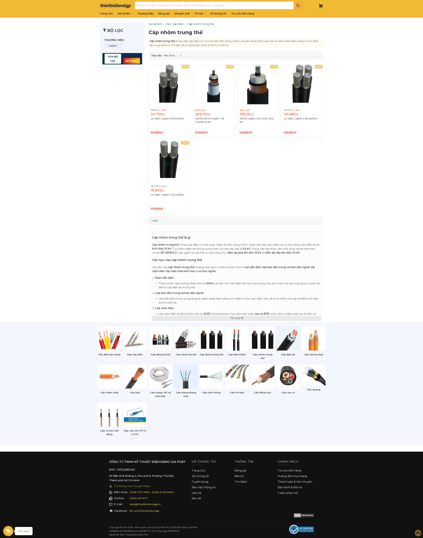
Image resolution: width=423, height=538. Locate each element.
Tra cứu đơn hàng (242, 13)
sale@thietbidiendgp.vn (145, 504)
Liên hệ (196, 493)
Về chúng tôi (218, 13)
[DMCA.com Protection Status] (304, 516)
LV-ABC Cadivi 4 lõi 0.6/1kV (300, 118)
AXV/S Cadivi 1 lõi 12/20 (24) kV (257, 120)
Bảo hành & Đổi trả (290, 487)
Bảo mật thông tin (204, 487)
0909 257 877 (139, 498)
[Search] (298, 5)
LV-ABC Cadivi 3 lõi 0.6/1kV (167, 118)
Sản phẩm (124, 13)
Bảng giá (164, 13)
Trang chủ (106, 13)
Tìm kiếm (241, 481)
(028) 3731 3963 (140, 492)
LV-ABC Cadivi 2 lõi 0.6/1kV (167, 194)
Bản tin (239, 476)
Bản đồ (196, 498)
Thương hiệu (145, 13)
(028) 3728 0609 (162, 492)
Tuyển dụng (200, 481)
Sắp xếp (156, 55)
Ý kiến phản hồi (288, 493)
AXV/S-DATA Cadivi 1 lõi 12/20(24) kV (209, 120)
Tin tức (199, 13)
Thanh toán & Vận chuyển (295, 481)
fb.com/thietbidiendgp (144, 510)
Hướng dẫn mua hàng (292, 476)
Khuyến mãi (182, 13)
